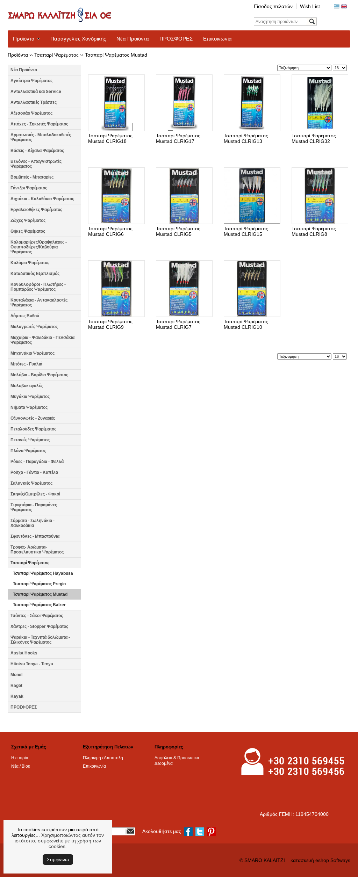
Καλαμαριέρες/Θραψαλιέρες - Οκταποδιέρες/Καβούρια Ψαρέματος (38, 247)
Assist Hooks (23, 653)
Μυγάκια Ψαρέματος (30, 396)
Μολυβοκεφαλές (26, 385)
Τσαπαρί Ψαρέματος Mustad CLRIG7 (178, 324)
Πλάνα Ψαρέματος (28, 450)
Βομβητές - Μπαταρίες (31, 177)
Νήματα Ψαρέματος (29, 407)
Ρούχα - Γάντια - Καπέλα (34, 472)
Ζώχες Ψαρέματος (27, 220)
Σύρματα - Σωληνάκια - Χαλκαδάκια (32, 523)
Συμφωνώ (58, 859)
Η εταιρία (19, 757)
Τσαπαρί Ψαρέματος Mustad (116, 55)
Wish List (310, 6)
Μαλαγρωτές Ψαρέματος (34, 326)
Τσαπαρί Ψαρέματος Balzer (39, 604)
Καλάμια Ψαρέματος (29, 262)
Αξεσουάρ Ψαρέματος (31, 113)
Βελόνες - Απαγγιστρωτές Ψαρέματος (36, 164)
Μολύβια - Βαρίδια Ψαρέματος (39, 374)
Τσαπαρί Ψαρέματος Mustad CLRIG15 (246, 231)
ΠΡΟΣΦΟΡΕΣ (176, 39)
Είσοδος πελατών (273, 6)
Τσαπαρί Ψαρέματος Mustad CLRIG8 (314, 231)
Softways (340, 860)
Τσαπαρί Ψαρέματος (56, 55)
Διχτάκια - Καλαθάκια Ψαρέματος (42, 198)
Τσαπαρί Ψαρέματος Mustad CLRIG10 (246, 324)
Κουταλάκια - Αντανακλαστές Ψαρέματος (38, 302)
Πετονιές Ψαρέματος (30, 439)
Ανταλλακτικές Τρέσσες (33, 102)
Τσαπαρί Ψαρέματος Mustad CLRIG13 (246, 138)
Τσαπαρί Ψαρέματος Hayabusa (43, 573)
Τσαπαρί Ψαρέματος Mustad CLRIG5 (178, 231)
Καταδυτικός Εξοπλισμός (34, 273)
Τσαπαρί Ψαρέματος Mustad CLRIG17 (178, 138)
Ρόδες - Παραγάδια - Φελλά (37, 461)
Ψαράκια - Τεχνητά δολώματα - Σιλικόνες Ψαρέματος (40, 640)
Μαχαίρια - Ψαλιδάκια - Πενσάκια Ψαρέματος (42, 340)
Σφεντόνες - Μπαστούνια (34, 536)
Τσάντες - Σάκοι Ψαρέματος (36, 615)
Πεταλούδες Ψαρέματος (33, 429)
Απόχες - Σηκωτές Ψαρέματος (39, 124)
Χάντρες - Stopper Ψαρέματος (39, 626)
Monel (16, 674)
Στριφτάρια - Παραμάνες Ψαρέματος (33, 507)
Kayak (16, 696)
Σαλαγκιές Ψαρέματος (31, 483)
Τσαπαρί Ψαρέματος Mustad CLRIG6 (110, 231)
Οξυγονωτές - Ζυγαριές (32, 418)
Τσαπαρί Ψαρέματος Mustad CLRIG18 (110, 138)
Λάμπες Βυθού (24, 315)
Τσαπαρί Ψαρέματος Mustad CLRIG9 (110, 324)
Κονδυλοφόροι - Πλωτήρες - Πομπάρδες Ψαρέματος (38, 287)
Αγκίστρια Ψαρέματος (31, 80)
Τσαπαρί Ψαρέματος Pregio (39, 583)
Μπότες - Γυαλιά (26, 364)
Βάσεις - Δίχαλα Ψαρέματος (37, 150)
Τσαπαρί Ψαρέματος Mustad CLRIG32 (314, 138)
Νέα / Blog (20, 766)
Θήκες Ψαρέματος (27, 231)
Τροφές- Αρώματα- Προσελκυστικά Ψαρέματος (37, 550)
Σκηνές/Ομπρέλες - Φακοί (35, 494)
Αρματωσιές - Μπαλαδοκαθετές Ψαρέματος (40, 137)
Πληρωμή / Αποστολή (103, 757)
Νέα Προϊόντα (132, 39)
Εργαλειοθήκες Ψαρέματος (36, 209)
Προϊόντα (24, 39)
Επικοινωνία (217, 39)
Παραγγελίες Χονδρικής (78, 39)
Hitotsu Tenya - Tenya (31, 663)
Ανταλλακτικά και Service (35, 91)
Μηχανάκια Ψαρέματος (32, 353)
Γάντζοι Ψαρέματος (28, 188)
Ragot (16, 685)
